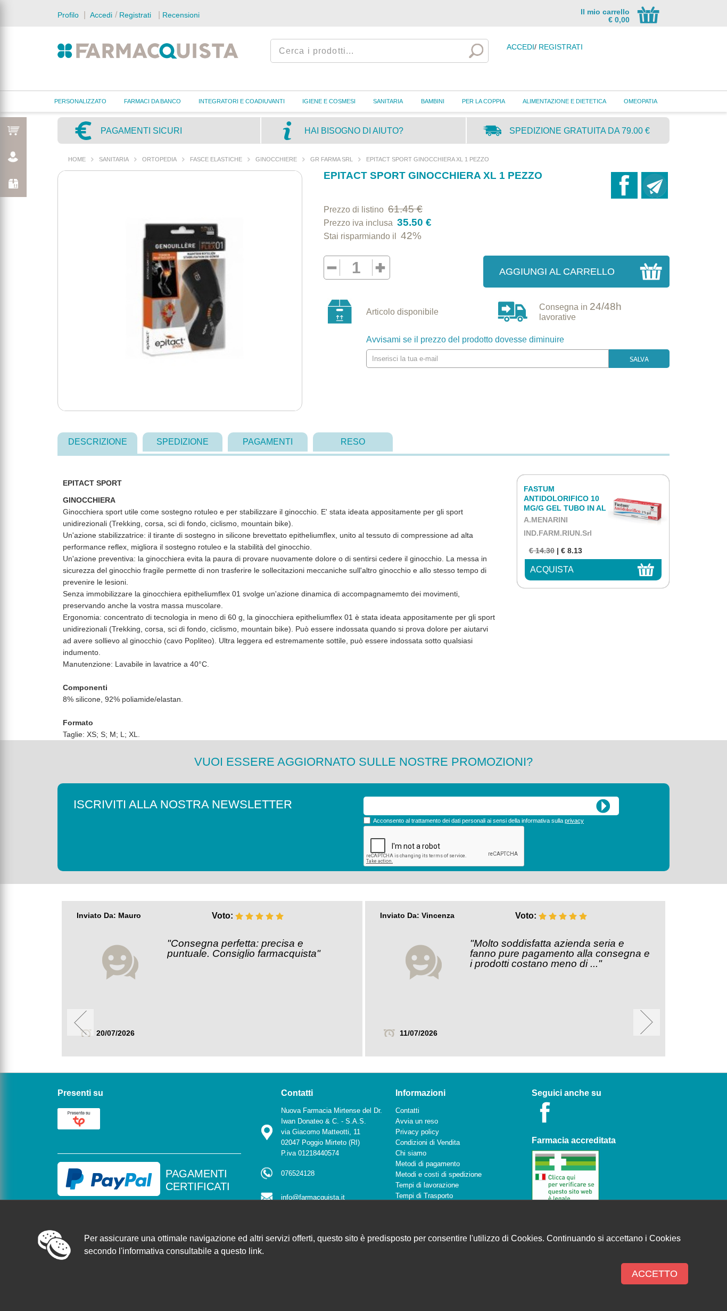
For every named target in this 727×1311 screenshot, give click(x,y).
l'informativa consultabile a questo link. (191, 1251)
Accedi (100, 15)
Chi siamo (410, 1153)
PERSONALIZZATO (80, 101)
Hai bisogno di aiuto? (353, 130)
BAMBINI (432, 101)
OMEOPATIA (640, 101)
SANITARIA (388, 101)
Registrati (135, 15)
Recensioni (181, 15)
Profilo (68, 15)
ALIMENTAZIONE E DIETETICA (564, 101)
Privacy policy (417, 1132)
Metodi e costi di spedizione (438, 1174)
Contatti (407, 1111)
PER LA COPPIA (483, 101)
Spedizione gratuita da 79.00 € (579, 130)
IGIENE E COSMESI (329, 101)
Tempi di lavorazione (427, 1185)
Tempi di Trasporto (424, 1196)
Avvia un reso (416, 1121)
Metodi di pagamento (427, 1164)
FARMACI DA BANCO (152, 101)
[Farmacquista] (147, 50)
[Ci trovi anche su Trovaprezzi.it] (78, 1118)
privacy (574, 820)
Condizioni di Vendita (427, 1142)
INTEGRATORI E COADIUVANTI (242, 101)
